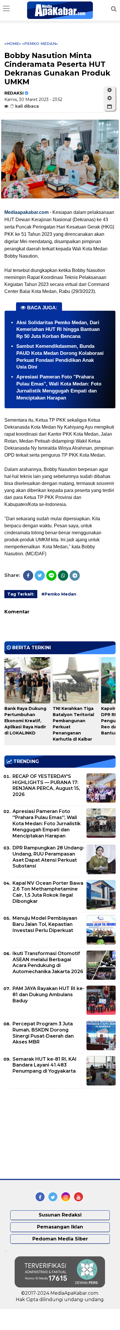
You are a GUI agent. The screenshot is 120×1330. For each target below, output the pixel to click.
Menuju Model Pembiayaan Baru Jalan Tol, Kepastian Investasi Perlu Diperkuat (45, 924)
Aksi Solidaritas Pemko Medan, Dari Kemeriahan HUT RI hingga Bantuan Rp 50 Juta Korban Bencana (58, 329)
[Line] (51, 575)
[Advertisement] (48, 1133)
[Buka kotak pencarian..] (113, 9)
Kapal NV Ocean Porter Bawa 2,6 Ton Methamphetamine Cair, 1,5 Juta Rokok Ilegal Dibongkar (48, 892)
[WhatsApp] (63, 575)
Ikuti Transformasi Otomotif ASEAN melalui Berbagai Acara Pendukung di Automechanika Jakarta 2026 (48, 962)
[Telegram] (75, 575)
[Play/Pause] (109, 90)
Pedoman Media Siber (60, 1239)
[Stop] (109, 98)
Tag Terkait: (20, 594)
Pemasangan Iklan (60, 1227)
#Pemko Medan (58, 594)
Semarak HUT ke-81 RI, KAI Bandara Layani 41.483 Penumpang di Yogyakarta (45, 1065)
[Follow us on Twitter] (53, 1197)
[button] (109, 107)
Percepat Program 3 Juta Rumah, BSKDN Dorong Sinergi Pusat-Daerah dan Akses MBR (43, 1033)
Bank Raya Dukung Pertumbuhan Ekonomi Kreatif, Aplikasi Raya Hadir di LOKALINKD (25, 721)
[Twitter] (40, 575)
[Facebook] (28, 575)
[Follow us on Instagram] (66, 1197)
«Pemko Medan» (40, 43)
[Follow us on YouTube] (78, 1197)
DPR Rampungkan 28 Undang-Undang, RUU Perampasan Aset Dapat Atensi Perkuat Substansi (48, 857)
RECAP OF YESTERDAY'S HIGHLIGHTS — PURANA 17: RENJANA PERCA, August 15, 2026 (46, 785)
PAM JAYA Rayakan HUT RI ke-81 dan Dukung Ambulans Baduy (48, 994)
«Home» (12, 43)
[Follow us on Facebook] (40, 1197)
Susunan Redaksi (60, 1215)
